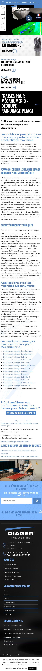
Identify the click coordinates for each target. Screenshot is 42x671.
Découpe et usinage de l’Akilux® (16, 385)
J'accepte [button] (32, 668)
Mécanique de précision (12, 572)
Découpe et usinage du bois (15, 357)
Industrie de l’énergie (11, 580)
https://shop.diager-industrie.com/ (15, 441)
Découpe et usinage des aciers (16, 374)
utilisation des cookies (19, 662)
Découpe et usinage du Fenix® (16, 380)
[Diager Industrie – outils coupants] (21, 533)
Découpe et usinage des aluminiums (18, 354)
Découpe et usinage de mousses (16, 368)
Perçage (6, 591)
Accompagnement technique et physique (18, 629)
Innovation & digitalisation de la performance (19, 633)
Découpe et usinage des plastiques (18, 351)
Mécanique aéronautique (12, 576)
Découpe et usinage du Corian (16, 362)
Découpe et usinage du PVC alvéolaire (19, 383)
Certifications (8, 641)
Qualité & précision (10, 645)
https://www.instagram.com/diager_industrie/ (19, 456)
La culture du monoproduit (13, 625)
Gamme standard (9, 603)
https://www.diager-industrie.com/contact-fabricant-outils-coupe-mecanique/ (19, 423)
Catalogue (7, 614)
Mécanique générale (11, 564)
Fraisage (6, 595)
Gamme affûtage (9, 607)
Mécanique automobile (11, 568)
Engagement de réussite (12, 637)
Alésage (6, 599)
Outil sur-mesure (9, 610)
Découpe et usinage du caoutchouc (18, 371)
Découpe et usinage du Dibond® (17, 360)
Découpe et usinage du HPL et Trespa (19, 365)
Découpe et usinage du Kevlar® (16, 377)
